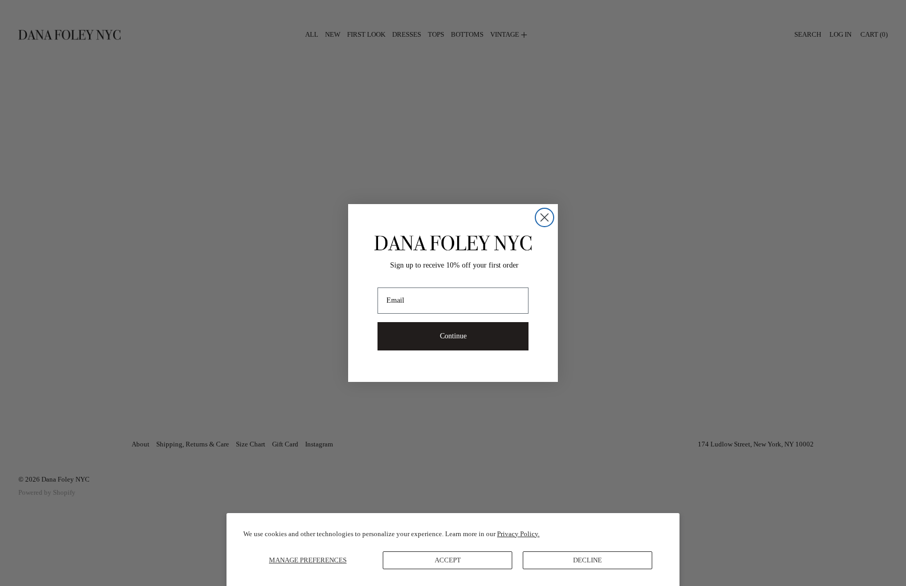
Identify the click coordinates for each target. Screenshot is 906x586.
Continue (453, 336)
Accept (448, 560)
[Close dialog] (544, 217)
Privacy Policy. (518, 534)
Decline (587, 560)
